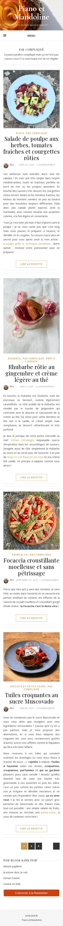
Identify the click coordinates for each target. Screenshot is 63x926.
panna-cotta (48, 812)
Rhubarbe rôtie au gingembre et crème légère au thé (31, 373)
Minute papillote (12, 866)
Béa (12, 164)
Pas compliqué (36, 133)
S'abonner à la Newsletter (31, 893)
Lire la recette (31, 263)
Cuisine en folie (11, 884)
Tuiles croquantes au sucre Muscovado (31, 698)
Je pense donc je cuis (15, 872)
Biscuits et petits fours (28, 686)
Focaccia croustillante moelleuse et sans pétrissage (31, 566)
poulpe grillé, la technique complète (27, 243)
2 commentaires (46, 164)
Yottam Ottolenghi (22, 440)
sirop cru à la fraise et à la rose (25, 457)
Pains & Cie (20, 554)
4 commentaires (45, 386)
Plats (20, 133)
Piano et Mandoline (32, 919)
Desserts (14, 358)
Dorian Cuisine (11, 878)
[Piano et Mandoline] (31, 15)
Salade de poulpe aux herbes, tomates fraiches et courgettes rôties (31, 148)
